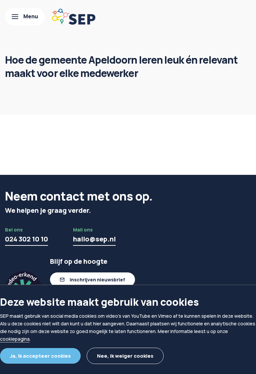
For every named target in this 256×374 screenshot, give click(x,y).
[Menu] (25, 16)
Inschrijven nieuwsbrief (97, 279)
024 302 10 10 (26, 238)
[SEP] (73, 17)
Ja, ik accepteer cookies (40, 355)
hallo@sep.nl (94, 238)
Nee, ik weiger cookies (125, 355)
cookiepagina (15, 339)
